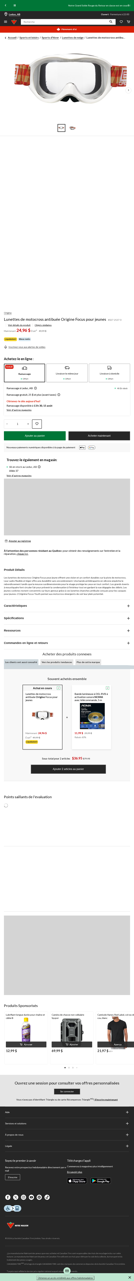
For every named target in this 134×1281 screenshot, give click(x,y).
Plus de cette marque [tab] (88, 662)
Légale (8, 1146)
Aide (7, 1112)
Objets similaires (43, 325)
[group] (42, 742)
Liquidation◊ (10, 339)
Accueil (12, 37)
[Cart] (128, 22)
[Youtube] (31, 1197)
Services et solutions (15, 1123)
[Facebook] (7, 1197)
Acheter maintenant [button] (99, 435)
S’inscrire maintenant (106, 1099)
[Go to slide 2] (72, 128)
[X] (15, 1197)
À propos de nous (14, 1134)
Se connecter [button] (67, 1091)
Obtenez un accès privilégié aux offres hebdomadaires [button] (65, 1277)
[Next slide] (128, 6)
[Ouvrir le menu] (5, 22)
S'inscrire (12, 1177)
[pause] (14, 6)
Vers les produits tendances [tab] (57, 662)
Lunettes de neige (73, 37)
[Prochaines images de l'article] (128, 90)
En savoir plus (74, 1171)
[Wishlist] (121, 22)
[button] (111, 22)
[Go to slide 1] (61, 128)
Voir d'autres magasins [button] (19, 410)
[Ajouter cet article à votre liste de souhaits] (37, 424)
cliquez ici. (22, 553)
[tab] (24, 373)
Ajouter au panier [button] (35, 435)
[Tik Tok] (47, 1197)
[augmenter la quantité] (7, 424)
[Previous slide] (5, 6)
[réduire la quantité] (28, 424)
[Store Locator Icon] (6, 14)
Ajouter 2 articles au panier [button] (68, 769)
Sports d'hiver (50, 37)
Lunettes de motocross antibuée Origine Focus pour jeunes (55, 319)
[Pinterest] (39, 1197)
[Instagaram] (23, 1197)
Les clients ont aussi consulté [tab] (21, 662)
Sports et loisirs (29, 37)
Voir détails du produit (19, 325)
